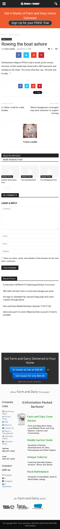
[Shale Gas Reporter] (22, 509)
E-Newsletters (7, 485)
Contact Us (9, 428)
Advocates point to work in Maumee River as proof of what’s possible (30, 313)
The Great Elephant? (28, 180)
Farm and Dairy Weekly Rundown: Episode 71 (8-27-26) (27, 306)
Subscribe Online (7, 437)
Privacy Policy (6, 418)
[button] (56, 4)
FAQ (6, 422)
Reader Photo (6, 39)
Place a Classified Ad (7, 432)
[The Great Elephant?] (30, 171)
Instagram (8, 481)
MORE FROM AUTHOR (12, 160)
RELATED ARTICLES (12, 156)
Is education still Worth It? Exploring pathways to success (29, 285)
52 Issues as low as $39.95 (27, 369)
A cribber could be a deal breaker (12, 109)
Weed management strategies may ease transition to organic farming (44, 110)
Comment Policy (7, 443)
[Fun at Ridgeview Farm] (49, 171)
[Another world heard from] (10, 171)
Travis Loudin (9, 49)
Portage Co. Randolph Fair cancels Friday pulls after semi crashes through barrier (28, 298)
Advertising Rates (8, 413)
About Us (8, 425)
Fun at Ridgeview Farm (48, 180)
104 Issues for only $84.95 (30, 376)
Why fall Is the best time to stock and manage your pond (28, 291)
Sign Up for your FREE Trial (30, 23)
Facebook (7, 475)
